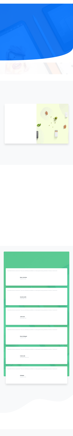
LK (46, 433)
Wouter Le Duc (40, 434)
